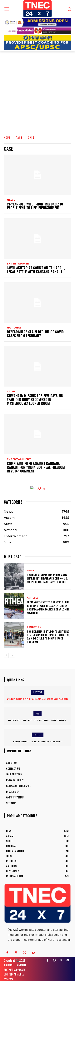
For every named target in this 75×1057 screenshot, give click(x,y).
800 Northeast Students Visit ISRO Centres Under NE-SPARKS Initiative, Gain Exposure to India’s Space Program (48, 636)
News (11, 200)
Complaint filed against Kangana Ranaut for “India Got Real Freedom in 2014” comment (36, 467)
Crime (11, 391)
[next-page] (12, 655)
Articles (32, 598)
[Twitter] (24, 952)
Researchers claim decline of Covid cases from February (35, 333)
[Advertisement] (37, 90)
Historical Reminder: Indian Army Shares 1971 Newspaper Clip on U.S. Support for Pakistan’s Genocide (47, 578)
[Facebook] (7, 952)
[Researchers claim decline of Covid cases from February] (37, 302)
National (14, 328)
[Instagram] (15, 952)
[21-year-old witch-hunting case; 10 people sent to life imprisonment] (37, 175)
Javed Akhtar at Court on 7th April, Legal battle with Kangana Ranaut (36, 269)
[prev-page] (6, 655)
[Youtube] (33, 952)
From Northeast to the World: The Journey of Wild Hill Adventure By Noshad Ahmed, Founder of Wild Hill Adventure (48, 607)
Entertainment (19, 264)
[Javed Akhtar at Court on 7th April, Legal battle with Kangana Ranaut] (37, 238)
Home (7, 137)
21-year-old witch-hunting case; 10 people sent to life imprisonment (35, 205)
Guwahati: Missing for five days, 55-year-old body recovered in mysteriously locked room (35, 399)
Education (34, 627)
